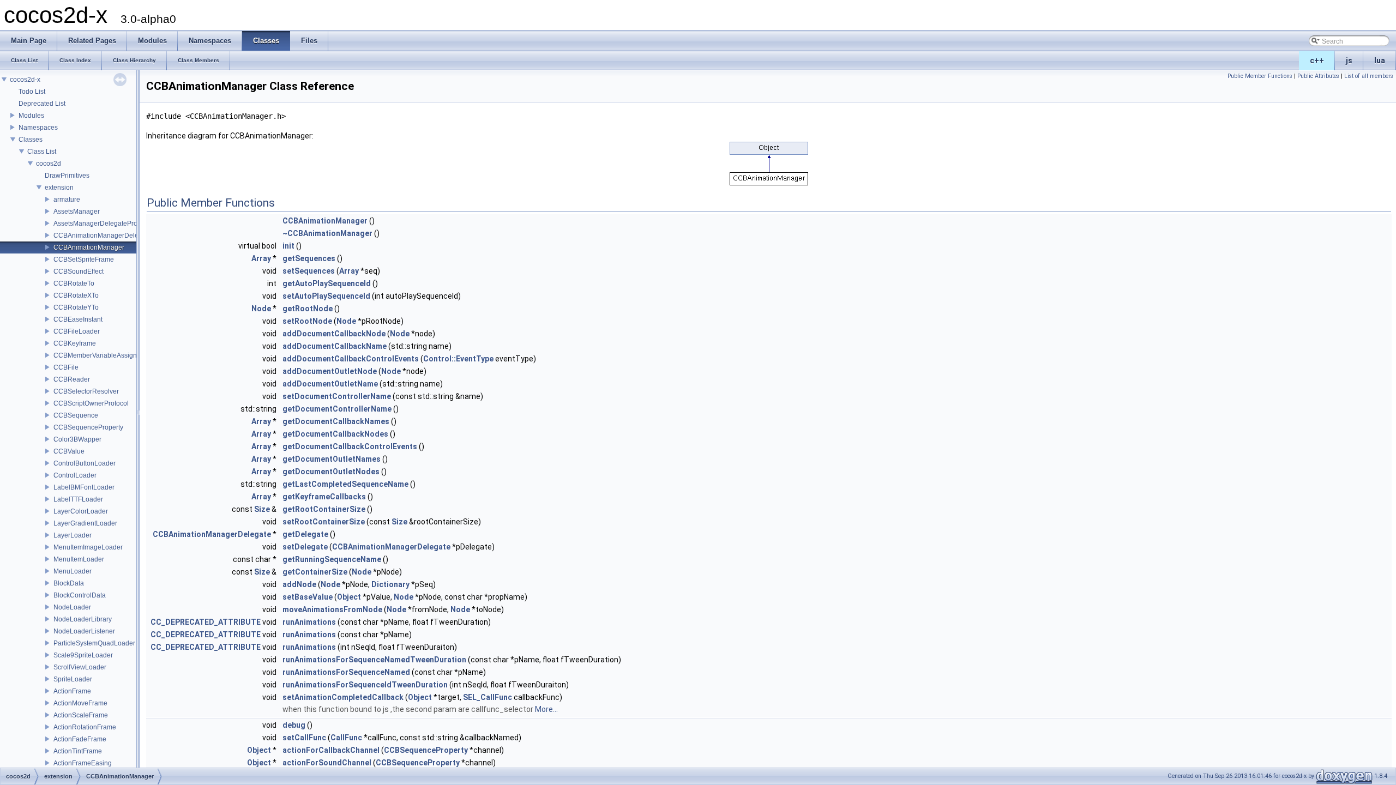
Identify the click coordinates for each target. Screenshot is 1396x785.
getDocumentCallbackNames (335, 421)
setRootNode (307, 321)
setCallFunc (304, 737)
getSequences (308, 258)
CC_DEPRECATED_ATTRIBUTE (206, 622)
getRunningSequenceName (331, 559)
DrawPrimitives (67, 175)
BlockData (68, 583)
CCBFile (66, 367)
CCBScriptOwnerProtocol (91, 403)
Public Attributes (1318, 76)
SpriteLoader (72, 679)
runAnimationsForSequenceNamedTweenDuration (374, 659)
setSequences (308, 271)
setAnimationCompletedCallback (343, 697)
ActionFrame (72, 691)
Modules (31, 115)
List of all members (1368, 76)
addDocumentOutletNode (329, 371)
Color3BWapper (77, 439)
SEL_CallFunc (487, 697)
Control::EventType (458, 358)
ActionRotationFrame (84, 727)
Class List (41, 151)
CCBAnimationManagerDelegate (102, 235)
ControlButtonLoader (84, 463)
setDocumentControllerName (336, 396)
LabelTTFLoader (78, 499)
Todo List (32, 91)
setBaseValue (307, 597)
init (288, 245)
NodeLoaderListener (84, 631)
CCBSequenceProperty (88, 427)
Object (349, 597)
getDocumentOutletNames (331, 459)
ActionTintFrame (77, 751)
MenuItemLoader (78, 559)
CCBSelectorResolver (86, 391)
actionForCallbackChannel (331, 750)
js (1349, 60)
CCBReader (71, 379)
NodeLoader (72, 607)
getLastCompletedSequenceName (345, 484)
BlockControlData (79, 595)
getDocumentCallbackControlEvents (349, 446)
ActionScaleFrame (80, 715)
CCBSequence (75, 415)
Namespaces (38, 127)
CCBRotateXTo (76, 295)
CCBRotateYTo (76, 307)
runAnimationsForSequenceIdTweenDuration (365, 684)
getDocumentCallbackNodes (335, 434)
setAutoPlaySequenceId (326, 296)
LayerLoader (72, 535)
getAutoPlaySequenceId (326, 283)
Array (261, 258)
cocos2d (48, 163)
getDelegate (305, 534)
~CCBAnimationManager (327, 233)
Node (261, 308)
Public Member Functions (1259, 76)
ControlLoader (75, 475)
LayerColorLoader (80, 511)
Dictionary (390, 584)
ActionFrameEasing (82, 763)
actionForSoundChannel (326, 762)
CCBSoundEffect (78, 271)
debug (293, 725)
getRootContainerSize (323, 509)
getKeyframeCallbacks (324, 496)
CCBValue (69, 451)
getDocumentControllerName (337, 408)
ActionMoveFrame (80, 703)
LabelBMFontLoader (84, 487)
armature (66, 199)
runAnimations (309, 622)
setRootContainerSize (323, 521)
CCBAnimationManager (88, 247)
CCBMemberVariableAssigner (98, 355)
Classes (31, 139)
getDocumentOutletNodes (331, 471)
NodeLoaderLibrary (82, 619)
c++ (1317, 60)
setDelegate (305, 546)
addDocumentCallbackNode (334, 333)
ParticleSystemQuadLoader (94, 643)
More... (546, 709)
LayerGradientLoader (85, 523)
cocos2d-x (25, 79)
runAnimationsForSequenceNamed (346, 672)
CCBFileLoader (76, 331)
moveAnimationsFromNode (332, 609)
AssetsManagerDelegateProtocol (102, 223)
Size (262, 509)
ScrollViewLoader (79, 667)
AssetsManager (76, 211)
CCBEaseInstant (78, 319)
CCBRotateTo (73, 283)
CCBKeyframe (74, 343)
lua (1379, 60)
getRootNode (307, 308)
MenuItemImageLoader (88, 547)
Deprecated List (42, 103)
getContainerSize (314, 571)
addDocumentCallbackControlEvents (350, 358)
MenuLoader (72, 571)
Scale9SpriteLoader (83, 655)
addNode (299, 584)
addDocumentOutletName (330, 383)
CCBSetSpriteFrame (83, 259)
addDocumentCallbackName (334, 346)
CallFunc (346, 737)
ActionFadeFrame (79, 739)
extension (59, 187)
